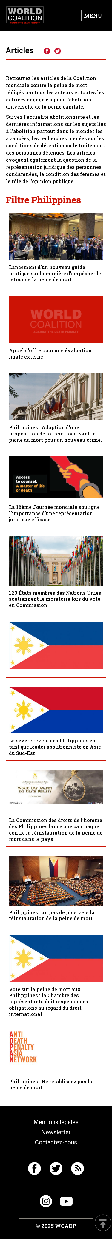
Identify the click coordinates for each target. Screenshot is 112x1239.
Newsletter (56, 1132)
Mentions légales (56, 1122)
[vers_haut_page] (103, 1223)
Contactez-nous (56, 1142)
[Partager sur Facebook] (46, 51)
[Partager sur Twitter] (57, 51)
